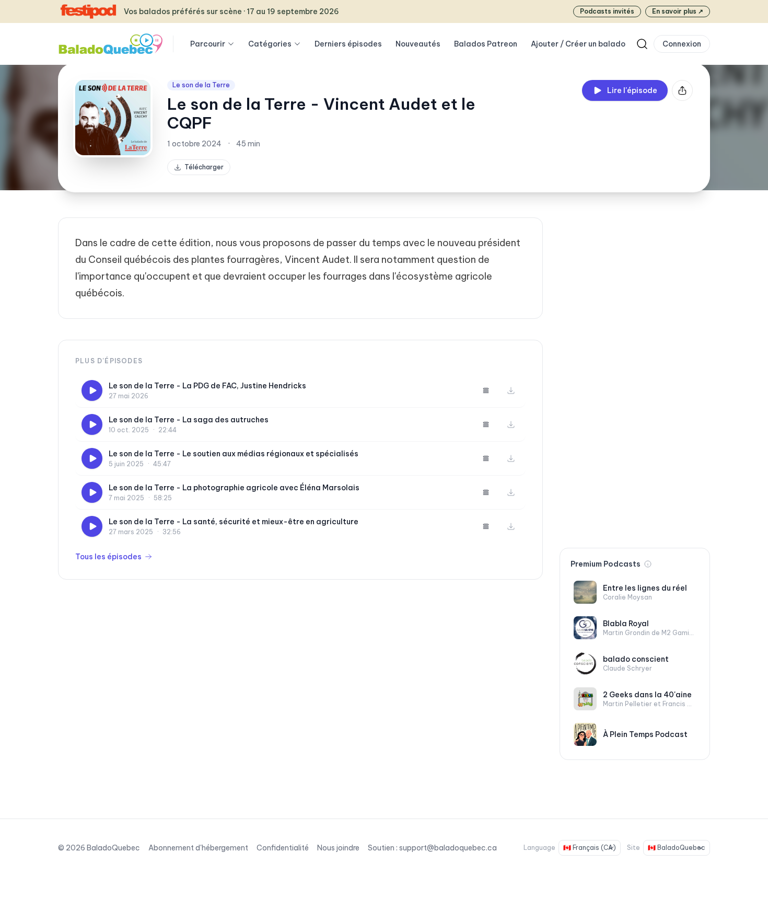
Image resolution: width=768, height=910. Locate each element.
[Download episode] (511, 390)
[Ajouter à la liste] (486, 390)
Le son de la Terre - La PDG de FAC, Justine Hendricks (207, 385)
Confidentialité (283, 848)
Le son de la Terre (201, 85)
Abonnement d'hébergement (198, 848)
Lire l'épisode (632, 90)
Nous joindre (338, 848)
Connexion (681, 44)
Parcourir (207, 44)
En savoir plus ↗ (677, 11)
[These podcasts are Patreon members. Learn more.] (648, 564)
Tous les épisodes (108, 556)
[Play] (92, 390)
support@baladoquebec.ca (448, 848)
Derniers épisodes (348, 44)
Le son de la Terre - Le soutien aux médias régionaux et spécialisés (233, 453)
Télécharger (204, 167)
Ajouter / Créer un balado (578, 44)
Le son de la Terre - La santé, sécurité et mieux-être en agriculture (233, 521)
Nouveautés (417, 44)
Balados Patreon (485, 44)
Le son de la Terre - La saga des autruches (189, 419)
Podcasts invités (607, 11)
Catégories (270, 44)
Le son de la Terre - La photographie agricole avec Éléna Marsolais (234, 487)
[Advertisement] (635, 374)
